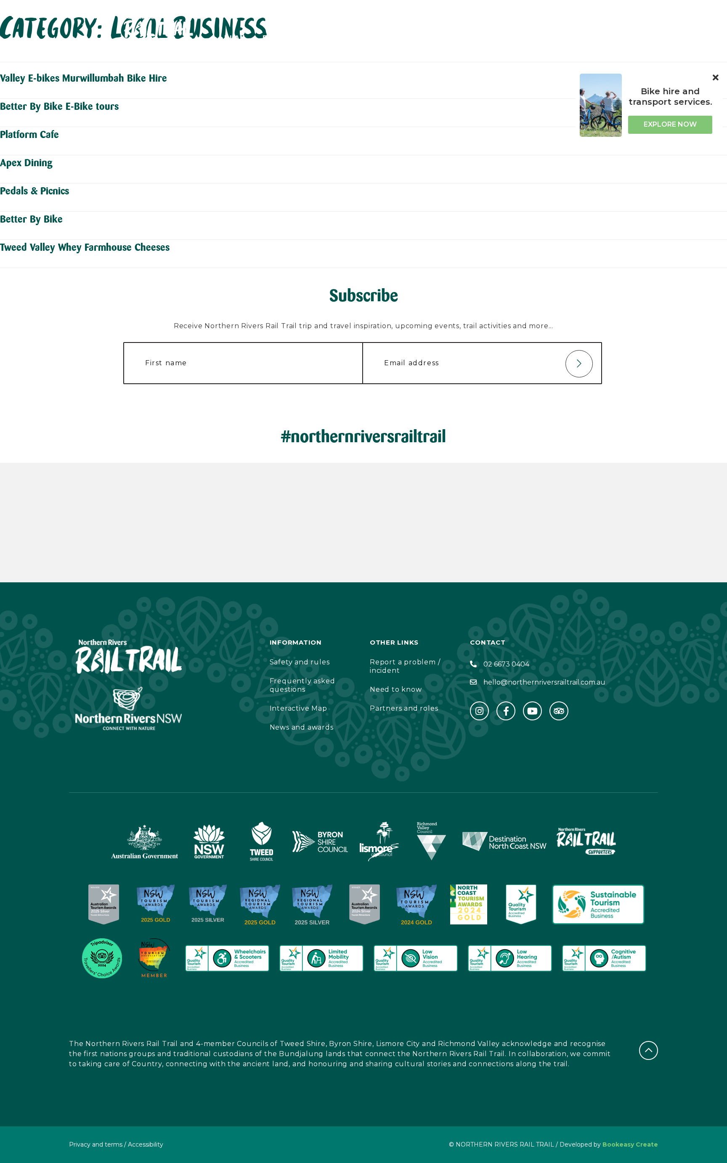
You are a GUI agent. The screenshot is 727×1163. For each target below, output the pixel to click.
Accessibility (516, 38)
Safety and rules (300, 662)
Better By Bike (31, 219)
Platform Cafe (29, 134)
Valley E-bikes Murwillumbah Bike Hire (83, 78)
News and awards (302, 727)
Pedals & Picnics (34, 191)
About (330, 38)
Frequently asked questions (302, 685)
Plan (235, 38)
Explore (281, 38)
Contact (382, 38)
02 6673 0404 (506, 664)
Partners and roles (404, 708)
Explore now (670, 124)
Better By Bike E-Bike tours (59, 106)
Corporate (443, 38)
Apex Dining (26, 163)
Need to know (396, 689)
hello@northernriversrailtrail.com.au (544, 682)
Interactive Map (298, 708)
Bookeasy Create (630, 1144)
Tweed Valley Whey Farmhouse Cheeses (85, 247)
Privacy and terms (95, 1144)
